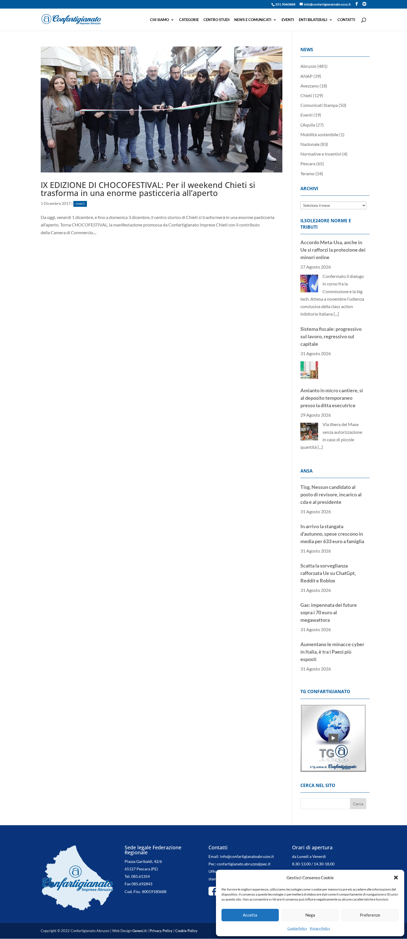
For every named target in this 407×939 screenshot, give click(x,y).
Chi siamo (159, 20)
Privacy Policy (320, 928)
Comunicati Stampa (319, 105)
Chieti (80, 203)
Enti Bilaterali (313, 20)
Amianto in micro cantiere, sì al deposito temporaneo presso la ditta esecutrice (331, 312)
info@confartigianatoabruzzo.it (247, 849)
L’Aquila (307, 124)
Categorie (189, 20)
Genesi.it (139, 923)
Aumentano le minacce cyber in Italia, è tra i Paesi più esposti (332, 612)
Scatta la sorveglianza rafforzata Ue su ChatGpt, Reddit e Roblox (328, 534)
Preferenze (370, 914)
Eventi (288, 20)
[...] (320, 361)
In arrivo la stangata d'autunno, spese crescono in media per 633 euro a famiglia (332, 494)
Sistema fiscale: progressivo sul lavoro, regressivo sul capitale (331, 250)
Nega (310, 914)
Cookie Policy (297, 928)
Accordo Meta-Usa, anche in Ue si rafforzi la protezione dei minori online (332, 383)
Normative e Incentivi (320, 153)
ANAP (306, 76)
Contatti (346, 20)
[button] (396, 877)
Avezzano (309, 85)
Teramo (307, 173)
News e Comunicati (252, 20)
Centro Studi (217, 20)
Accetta (250, 914)
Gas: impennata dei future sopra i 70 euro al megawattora (328, 573)
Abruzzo (308, 66)
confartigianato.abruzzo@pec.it (244, 856)
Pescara (307, 163)
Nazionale (310, 144)
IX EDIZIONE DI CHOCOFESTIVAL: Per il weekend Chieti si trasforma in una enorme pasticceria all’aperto (148, 188)
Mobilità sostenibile (319, 134)
